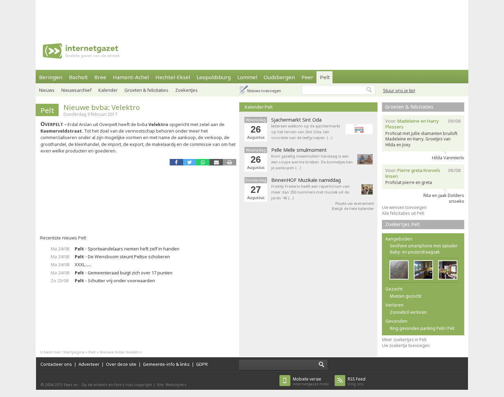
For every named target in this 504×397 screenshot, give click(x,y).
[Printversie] (229, 162)
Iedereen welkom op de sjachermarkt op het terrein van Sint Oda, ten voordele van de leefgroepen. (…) (305, 131)
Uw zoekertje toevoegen (406, 345)
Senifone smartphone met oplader (424, 246)
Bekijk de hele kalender (353, 208)
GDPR (202, 364)
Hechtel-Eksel (172, 77)
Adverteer (89, 364)
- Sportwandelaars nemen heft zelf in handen (127, 249)
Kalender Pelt (259, 107)
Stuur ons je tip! (399, 90)
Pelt (325, 77)
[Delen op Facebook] (176, 162)
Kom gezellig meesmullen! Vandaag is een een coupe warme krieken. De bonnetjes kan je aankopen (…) (312, 161)
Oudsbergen (279, 77)
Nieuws (47, 90)
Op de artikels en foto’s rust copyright (116, 384)
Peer (307, 77)
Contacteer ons (56, 364)
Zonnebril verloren (408, 312)
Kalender (108, 90)
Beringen (50, 77)
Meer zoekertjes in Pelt (404, 340)
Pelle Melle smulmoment (299, 150)
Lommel (247, 77)
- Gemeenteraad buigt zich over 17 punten (123, 273)
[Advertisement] (252, 15)
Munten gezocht (405, 296)
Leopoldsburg (213, 77)
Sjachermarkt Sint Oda (296, 120)
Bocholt (78, 77)
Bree (100, 77)
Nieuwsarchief (76, 90)
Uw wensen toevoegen (404, 207)
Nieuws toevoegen (264, 90)
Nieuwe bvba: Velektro (101, 107)
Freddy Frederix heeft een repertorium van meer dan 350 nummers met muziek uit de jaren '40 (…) (310, 192)
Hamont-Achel (131, 77)
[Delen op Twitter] (189, 162)
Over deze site (121, 364)
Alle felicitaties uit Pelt (403, 213)
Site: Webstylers (171, 384)
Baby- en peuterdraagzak (415, 252)
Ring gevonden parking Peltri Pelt (422, 328)
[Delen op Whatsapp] (202, 162)
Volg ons (356, 381)
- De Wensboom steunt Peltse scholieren (122, 256)
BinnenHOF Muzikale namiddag (306, 180)
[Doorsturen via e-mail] (216, 162)
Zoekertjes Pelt (402, 224)
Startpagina (73, 352)
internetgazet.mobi (311, 381)
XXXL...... (83, 264)
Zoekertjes (186, 90)
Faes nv (71, 384)
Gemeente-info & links (166, 364)
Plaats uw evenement (354, 203)
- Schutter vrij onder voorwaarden (115, 280)
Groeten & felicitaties (146, 90)
